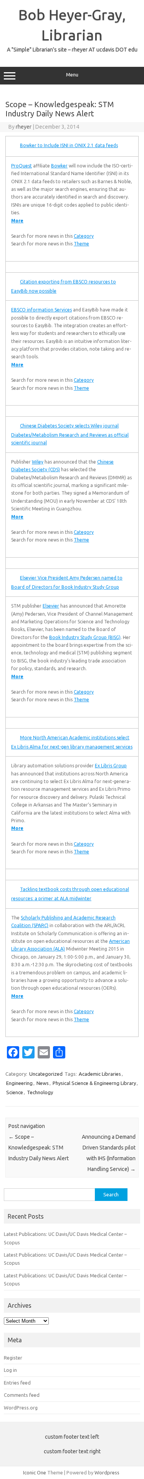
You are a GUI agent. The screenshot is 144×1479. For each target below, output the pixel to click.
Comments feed (22, 1395)
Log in (10, 1370)
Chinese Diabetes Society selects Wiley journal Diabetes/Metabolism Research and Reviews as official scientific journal (70, 434)
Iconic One (34, 1472)
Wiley (37, 461)
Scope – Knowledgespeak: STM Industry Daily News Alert (38, 1147)
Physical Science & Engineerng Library (94, 1083)
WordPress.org (21, 1407)
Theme (81, 243)
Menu (72, 75)
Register (13, 1357)
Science (14, 1092)
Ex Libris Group (111, 765)
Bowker (59, 165)
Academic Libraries (100, 1074)
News (42, 1083)
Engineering (19, 1083)
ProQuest (21, 165)
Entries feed (17, 1382)
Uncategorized (46, 1074)
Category (84, 236)
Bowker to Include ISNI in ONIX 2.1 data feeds (69, 145)
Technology (40, 1092)
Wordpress (106, 1472)
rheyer (23, 127)
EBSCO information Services (41, 309)
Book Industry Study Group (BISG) (85, 637)
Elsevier (51, 605)
